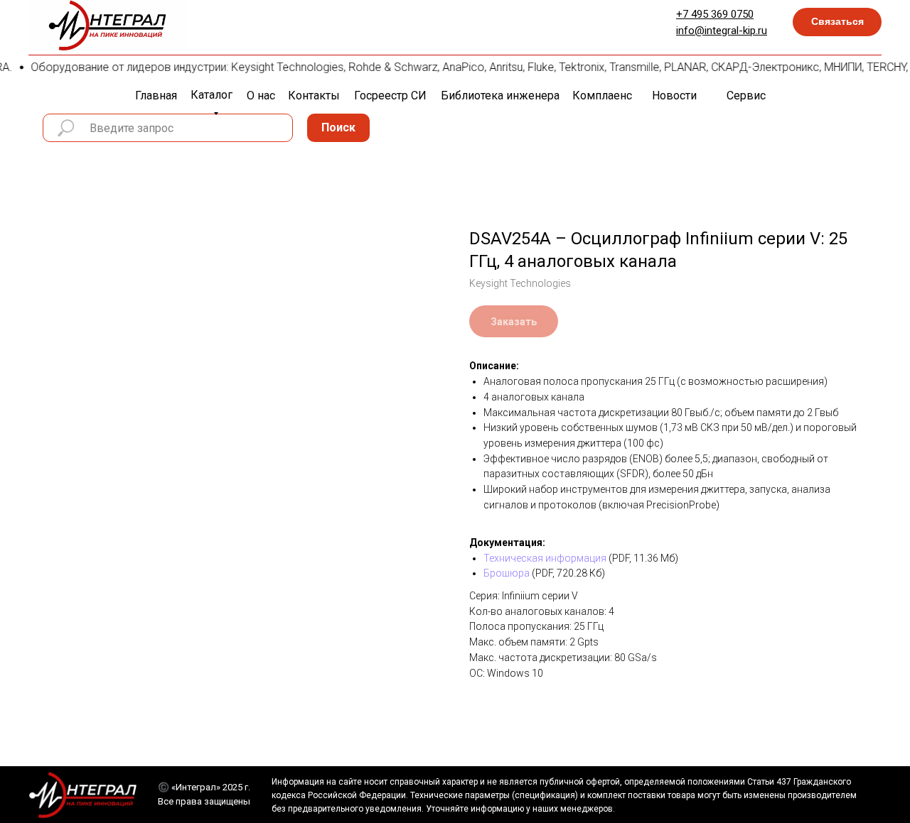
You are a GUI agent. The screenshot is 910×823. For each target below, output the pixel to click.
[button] (837, 22)
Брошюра (506, 573)
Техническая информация (544, 558)
